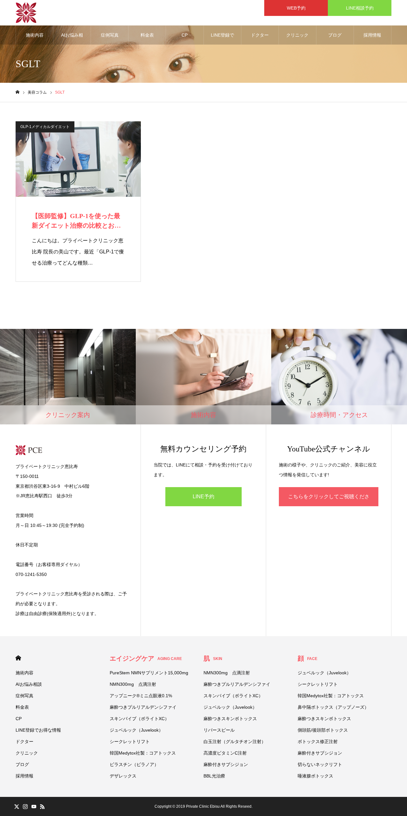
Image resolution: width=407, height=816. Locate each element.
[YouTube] (34, 806)
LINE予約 (203, 496)
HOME (18, 658)
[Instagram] (25, 806)
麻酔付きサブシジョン (226, 764)
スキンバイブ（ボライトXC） (139, 718)
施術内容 (35, 35)
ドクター (260, 35)
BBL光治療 (214, 775)
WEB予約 (298, 8)
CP (185, 35)
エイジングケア (146, 658)
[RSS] (42, 806)
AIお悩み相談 (72, 38)
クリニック (297, 35)
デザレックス (123, 775)
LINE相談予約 (360, 8)
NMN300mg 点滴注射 (133, 684)
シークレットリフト (130, 741)
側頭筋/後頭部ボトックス (323, 730)
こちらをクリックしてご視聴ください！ (328, 500)
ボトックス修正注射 (318, 741)
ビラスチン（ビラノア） (134, 764)
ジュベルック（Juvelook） (136, 730)
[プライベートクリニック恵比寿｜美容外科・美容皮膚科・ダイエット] (26, 12)
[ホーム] (17, 92)
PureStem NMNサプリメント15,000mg (149, 672)
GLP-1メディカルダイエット (45, 126)
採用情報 (372, 35)
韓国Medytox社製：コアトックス (143, 753)
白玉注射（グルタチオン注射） (235, 741)
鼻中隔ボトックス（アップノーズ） (333, 707)
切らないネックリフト (320, 764)
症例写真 (110, 35)
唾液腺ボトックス (315, 775)
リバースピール (219, 730)
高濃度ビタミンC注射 (225, 753)
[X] (16, 806)
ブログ (334, 35)
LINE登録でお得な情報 (222, 38)
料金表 (147, 35)
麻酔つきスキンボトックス (230, 718)
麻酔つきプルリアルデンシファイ (143, 707)
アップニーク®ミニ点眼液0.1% (141, 695)
